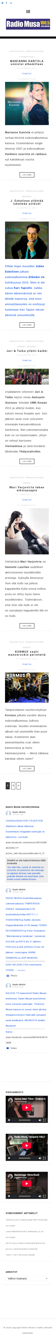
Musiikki (27, 196)
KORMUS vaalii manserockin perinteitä (27, 653)
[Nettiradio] (4, 2)
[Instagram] (12, 2)
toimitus (27, 74)
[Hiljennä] (40, 1120)
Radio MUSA (19, 812)
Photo (14, 976)
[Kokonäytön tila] (44, 1120)
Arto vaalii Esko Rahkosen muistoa (25, 1243)
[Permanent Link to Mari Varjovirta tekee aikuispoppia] (27, 553)
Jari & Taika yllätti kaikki (27, 351)
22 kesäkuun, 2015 (27, 68)
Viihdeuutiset (27, 57)
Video (14, 1048)
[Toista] (9, 1120)
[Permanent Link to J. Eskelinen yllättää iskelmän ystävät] (27, 258)
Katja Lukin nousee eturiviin (22, 1249)
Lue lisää (27, 175)
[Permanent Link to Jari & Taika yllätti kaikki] (27, 383)
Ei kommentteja (26, 79)
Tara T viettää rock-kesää (20, 1255)
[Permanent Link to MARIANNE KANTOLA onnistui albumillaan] (27, 124)
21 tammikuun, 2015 (26, 494)
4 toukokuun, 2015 (27, 208)
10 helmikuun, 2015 (26, 355)
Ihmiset (22, 347)
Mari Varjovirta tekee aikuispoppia (27, 489)
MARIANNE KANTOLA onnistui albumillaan (27, 62)
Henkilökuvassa (34, 51)
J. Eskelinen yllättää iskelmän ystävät (26, 202)
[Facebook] (8, 2)
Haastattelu (17, 51)
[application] (27, 1109)
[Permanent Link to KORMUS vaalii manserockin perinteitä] (27, 701)
